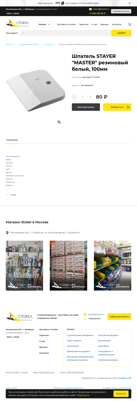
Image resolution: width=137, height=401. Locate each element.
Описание (12, 140)
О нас (94, 24)
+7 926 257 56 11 (97, 13)
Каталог (9, 44)
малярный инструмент (29, 44)
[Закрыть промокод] (129, 3)
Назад (13, 195)
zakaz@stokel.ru (101, 9)
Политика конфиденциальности (69, 388)
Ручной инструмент (108, 335)
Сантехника (73, 346)
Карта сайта (11, 388)
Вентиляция (104, 340)
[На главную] (18, 23)
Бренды (104, 24)
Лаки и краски (74, 340)
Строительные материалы (80, 335)
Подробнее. (83, 395)
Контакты (116, 24)
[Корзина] (129, 24)
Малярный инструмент (78, 351)
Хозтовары (103, 346)
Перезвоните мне (121, 11)
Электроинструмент (108, 360)
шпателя (49, 44)
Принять (121, 393)
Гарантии (83, 24)
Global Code (124, 378)
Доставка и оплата (66, 24)
